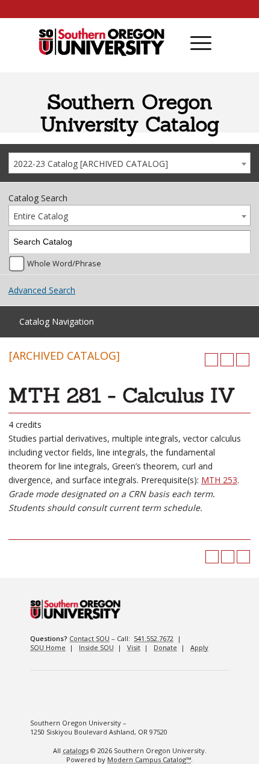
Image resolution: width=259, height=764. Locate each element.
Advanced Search (41, 290)
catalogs (76, 750)
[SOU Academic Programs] (101, 43)
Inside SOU (96, 647)
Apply (199, 647)
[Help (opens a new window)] (242, 359)
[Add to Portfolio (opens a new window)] (211, 359)
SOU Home (48, 647)
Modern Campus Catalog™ (149, 759)
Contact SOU (89, 638)
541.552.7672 (153, 638)
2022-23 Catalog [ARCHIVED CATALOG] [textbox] (90, 163)
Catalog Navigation (56, 321)
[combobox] (129, 163)
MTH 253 (219, 480)
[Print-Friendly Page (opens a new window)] (227, 359)
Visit (133, 647)
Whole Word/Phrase (64, 263)
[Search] (239, 242)
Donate (165, 647)
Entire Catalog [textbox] (40, 216)
